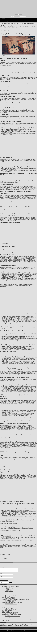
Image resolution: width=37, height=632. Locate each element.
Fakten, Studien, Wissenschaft (7, 610)
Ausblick (3, 618)
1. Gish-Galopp (7, 587)
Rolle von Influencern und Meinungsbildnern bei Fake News (12, 602)
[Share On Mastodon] (0, 549)
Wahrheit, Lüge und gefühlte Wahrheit (8, 607)
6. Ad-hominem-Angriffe (9, 592)
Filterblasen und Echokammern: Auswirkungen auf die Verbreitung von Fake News (15, 599)
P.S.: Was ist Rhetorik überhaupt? (7, 620)
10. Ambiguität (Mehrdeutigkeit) (10, 595)
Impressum (4, 627)
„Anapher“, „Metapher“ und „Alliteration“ (11, 613)
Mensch (3, 20)
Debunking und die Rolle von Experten (11, 606)
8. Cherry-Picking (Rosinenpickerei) (10, 593)
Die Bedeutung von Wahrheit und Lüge (11, 608)
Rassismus (2, 451)
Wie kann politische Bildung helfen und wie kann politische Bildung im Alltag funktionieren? (20, 619)
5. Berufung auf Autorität (9, 591)
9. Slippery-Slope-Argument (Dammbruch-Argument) (14, 594)
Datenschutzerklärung (5, 628)
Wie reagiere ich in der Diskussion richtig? (9, 597)
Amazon (16, 624)
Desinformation (7, 615)
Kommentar (2, 567)
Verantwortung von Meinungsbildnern (11, 604)
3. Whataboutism (8, 589)
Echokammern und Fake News (10, 601)
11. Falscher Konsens (8, 596)
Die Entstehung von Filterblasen (10, 600)
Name (1, 573)
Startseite (3, 18)
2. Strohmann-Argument (9, 588)
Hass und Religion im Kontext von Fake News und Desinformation (16, 617)
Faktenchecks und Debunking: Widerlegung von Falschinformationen (13, 605)
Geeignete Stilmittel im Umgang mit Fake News (10, 612)
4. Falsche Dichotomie (8, 590)
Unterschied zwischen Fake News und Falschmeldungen (11, 614)
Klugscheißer (4, 19)
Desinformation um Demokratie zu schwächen (12, 616)
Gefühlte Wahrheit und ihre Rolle (10, 609)
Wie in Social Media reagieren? (10, 598)
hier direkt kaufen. (24, 630)
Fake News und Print (5, 611)
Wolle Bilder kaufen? (5, 21)
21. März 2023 (2, 30)
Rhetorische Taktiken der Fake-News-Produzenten (10, 586)
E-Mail (1, 576)
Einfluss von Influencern (9, 603)
